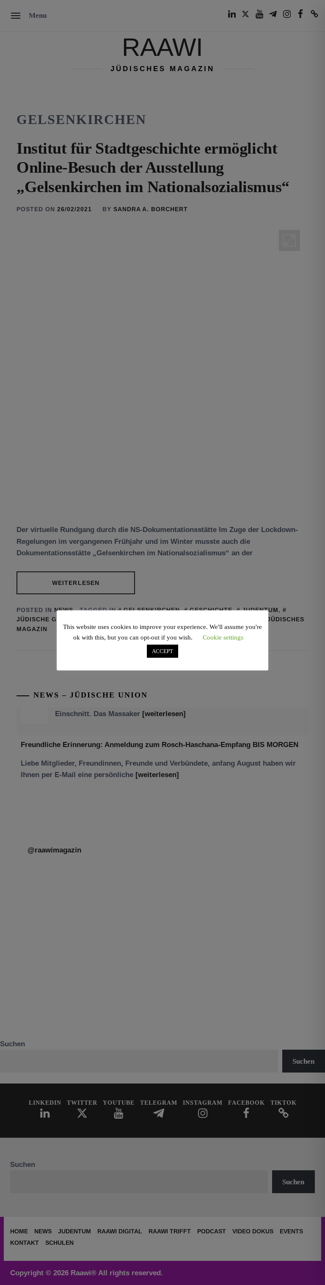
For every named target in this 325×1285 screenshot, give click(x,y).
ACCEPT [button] (162, 651)
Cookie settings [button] (223, 637)
